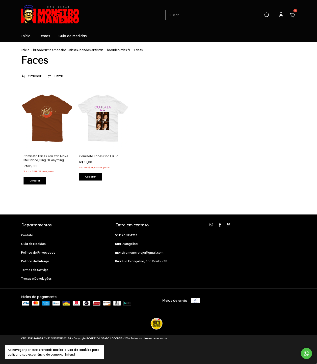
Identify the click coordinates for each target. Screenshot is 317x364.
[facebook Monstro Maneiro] (220, 225)
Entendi (70, 354)
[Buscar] (266, 15)
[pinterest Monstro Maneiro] (229, 225)
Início (25, 36)
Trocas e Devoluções (36, 278)
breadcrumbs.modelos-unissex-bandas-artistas (68, 50)
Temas (44, 36)
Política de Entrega (35, 261)
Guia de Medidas (72, 36)
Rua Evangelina (126, 244)
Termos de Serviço (35, 270)
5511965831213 (126, 235)
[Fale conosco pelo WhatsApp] (306, 353)
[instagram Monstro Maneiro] (211, 225)
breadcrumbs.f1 (118, 50)
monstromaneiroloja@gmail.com (139, 252)
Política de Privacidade (38, 252)
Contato (27, 235)
